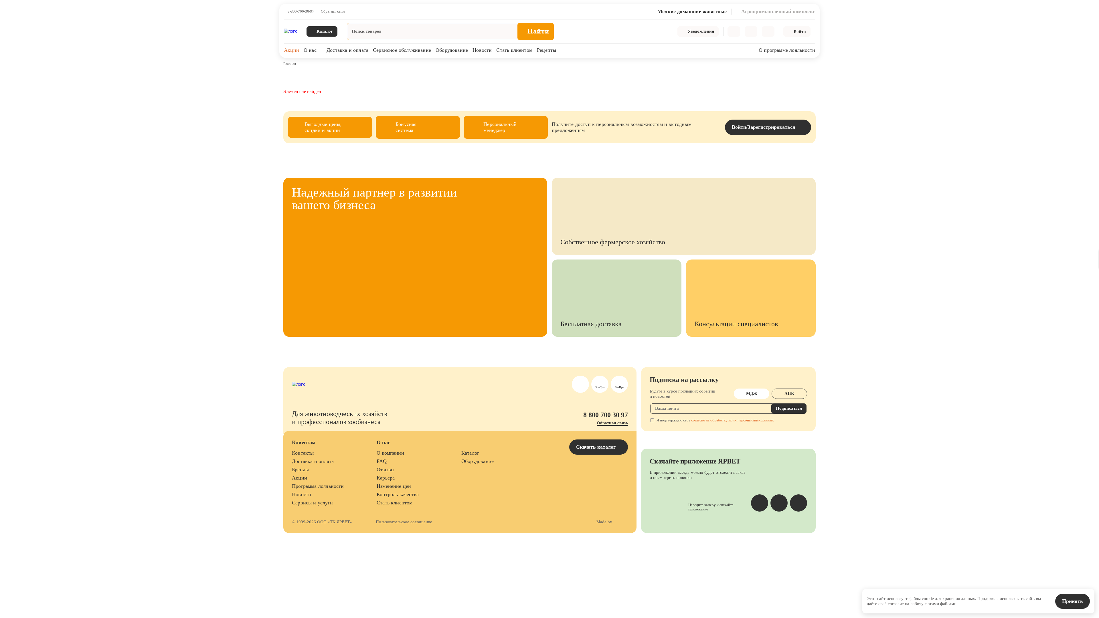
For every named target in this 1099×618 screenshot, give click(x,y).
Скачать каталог (596, 447)
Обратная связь (333, 11)
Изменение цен (394, 486)
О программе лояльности (787, 50)
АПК (789, 393)
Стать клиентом (514, 50)
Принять (1072, 601)
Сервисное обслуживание (402, 50)
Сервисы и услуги (312, 503)
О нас (310, 50)
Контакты (303, 453)
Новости (482, 50)
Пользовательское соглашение (404, 522)
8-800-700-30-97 (301, 11)
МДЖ (751, 393)
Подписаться (789, 408)
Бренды (300, 469)
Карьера (386, 478)
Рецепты (546, 50)
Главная (289, 64)
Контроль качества (398, 494)
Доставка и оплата (347, 50)
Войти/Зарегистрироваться (763, 127)
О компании (390, 453)
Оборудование (452, 50)
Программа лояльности (318, 486)
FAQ (382, 461)
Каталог (470, 453)
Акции (291, 50)
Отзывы (385, 469)
